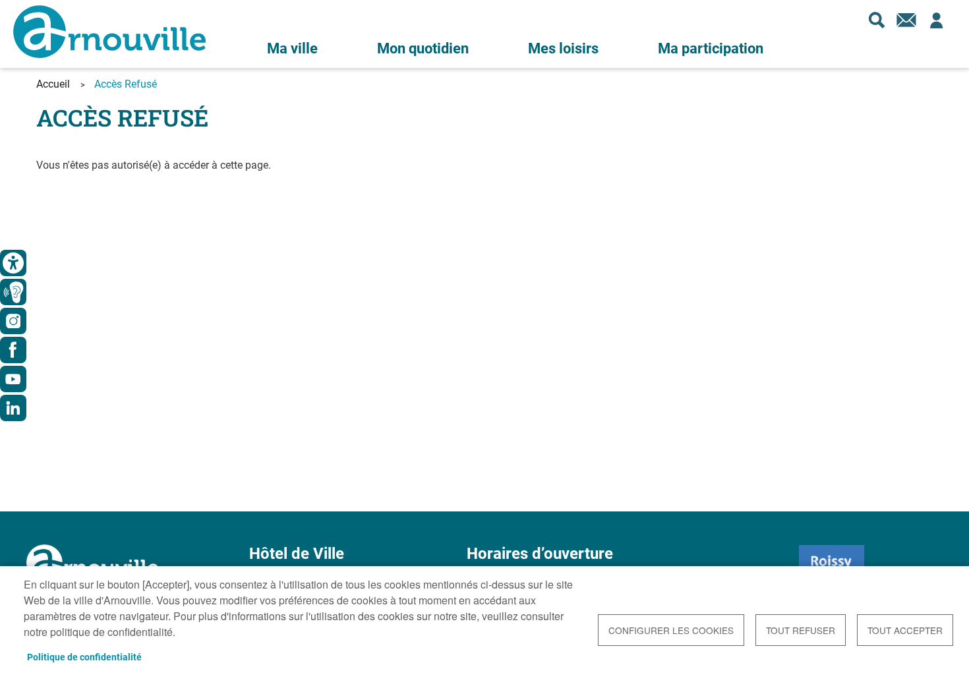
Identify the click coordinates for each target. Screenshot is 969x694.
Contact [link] (906, 20)
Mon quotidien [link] (423, 48)
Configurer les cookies (671, 630)
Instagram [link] (13, 321)
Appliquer (877, 20)
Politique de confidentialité (84, 657)
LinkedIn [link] (13, 408)
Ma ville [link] (292, 48)
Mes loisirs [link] (563, 48)
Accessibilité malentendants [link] (13, 292)
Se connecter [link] (936, 20)
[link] (13, 263)
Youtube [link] (13, 379)
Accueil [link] (53, 84)
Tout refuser (800, 630)
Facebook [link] (13, 350)
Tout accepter (905, 630)
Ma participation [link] (710, 48)
